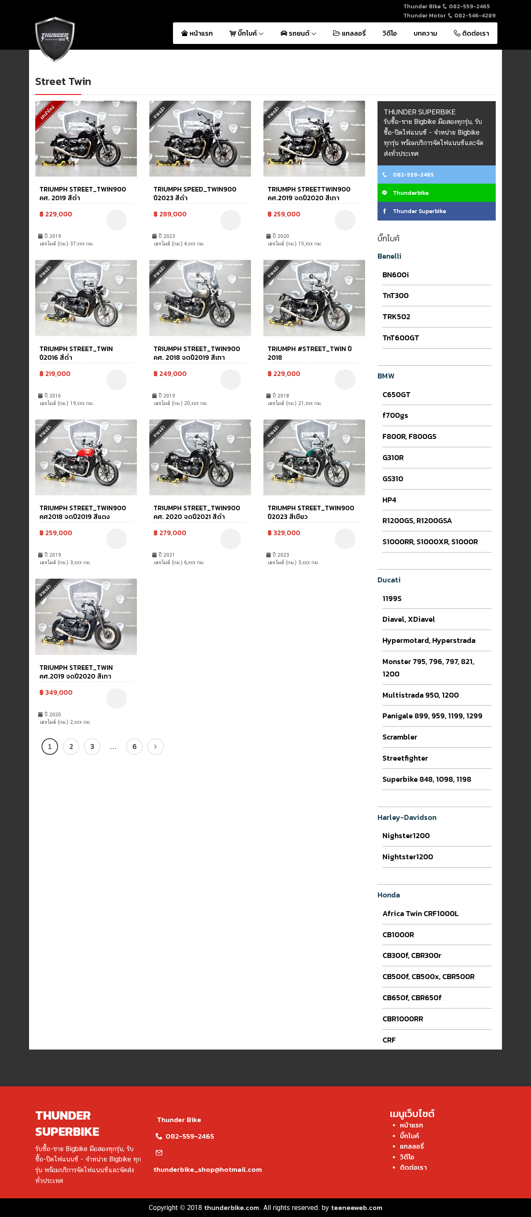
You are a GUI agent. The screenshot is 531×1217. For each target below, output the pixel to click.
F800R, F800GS (409, 436)
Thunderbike (410, 193)
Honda (389, 894)
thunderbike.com (231, 1207)
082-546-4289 (474, 15)
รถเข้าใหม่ (47, 112)
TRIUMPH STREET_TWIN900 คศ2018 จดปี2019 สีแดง (82, 512)
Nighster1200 (406, 835)
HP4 (389, 499)
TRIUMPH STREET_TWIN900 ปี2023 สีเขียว (311, 512)
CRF (389, 1039)
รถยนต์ (299, 33)
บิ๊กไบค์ (247, 33)
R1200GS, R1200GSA (417, 520)
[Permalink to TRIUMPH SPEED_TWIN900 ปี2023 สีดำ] (200, 138)
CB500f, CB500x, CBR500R (428, 976)
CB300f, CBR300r (411, 955)
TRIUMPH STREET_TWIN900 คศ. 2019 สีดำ (82, 193)
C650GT (396, 394)
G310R (393, 457)
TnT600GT (400, 337)
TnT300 (395, 295)
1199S (392, 598)
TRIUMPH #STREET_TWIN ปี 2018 (310, 353)
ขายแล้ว (159, 112)
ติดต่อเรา (474, 33)
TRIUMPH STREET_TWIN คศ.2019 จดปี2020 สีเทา (76, 671)
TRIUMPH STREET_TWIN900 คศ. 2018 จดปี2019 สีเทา (196, 353)
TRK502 (396, 316)
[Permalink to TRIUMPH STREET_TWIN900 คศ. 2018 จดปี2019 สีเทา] (200, 297)
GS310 (392, 478)
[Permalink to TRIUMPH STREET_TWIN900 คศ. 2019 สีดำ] (86, 138)
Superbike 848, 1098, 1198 (426, 779)
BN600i (395, 274)
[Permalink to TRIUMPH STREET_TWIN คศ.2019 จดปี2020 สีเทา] (86, 616)
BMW (386, 375)
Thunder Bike (179, 1119)
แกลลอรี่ (353, 33)
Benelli (390, 256)
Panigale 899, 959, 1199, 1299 (432, 715)
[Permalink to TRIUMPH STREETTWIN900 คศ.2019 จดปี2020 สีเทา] (314, 138)
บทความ (425, 33)
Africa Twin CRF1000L (420, 913)
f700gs (395, 415)
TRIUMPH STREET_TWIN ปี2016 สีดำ (76, 353)
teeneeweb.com (356, 1207)
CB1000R (398, 934)
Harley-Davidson (407, 817)
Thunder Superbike (419, 211)
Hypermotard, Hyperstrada (428, 640)
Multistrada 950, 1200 (420, 695)
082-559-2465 (469, 6)
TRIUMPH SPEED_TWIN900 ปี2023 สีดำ (194, 193)
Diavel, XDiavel (408, 619)
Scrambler (399, 736)
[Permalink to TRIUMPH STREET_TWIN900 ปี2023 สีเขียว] (314, 456)
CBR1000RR (402, 1018)
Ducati (389, 579)
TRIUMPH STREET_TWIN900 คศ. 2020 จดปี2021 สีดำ (196, 512)
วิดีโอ (389, 33)
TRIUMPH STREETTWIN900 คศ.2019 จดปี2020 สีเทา (309, 193)
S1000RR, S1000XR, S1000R (430, 541)
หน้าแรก (200, 33)
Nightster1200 (407, 856)
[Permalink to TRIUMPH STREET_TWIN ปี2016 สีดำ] (86, 297)
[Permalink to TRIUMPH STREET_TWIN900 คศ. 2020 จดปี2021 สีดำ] (200, 456)
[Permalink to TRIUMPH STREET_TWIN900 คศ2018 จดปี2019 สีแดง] (86, 456)
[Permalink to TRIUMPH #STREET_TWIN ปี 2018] (314, 297)
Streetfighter (405, 758)
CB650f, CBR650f (412, 997)
